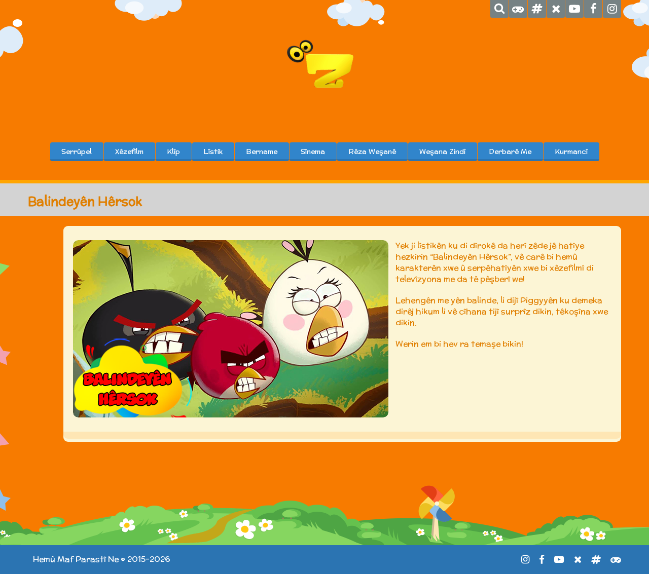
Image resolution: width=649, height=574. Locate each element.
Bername (261, 151)
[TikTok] (537, 9)
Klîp (173, 151)
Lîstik (213, 151)
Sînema (313, 151)
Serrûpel (76, 151)
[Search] (499, 9)
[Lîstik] (518, 9)
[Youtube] (574, 9)
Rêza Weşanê (372, 151)
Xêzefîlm (129, 151)
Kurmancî (571, 151)
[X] (556, 9)
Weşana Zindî (442, 151)
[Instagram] (612, 9)
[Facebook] (593, 9)
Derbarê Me (510, 151)
